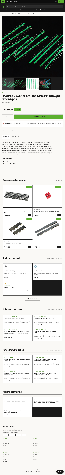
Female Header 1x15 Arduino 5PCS (12, 243)
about (5, 435)
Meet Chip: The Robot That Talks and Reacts (16, 331)
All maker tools (32, 298)
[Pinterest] (39, 471)
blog (4, 457)
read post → (7, 366)
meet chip (12, 435)
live (24, 435)
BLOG (11, 1)
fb (12, 130)
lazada (35, 457)
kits (4, 445)
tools (4, 441)
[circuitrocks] (1, 4)
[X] (36, 471)
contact (35, 448)
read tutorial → (8, 324)
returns (35, 445)
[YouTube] (31, 471)
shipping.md (15, 136)
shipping (35, 443)
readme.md (6, 136)
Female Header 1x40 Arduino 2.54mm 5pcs (45, 243)
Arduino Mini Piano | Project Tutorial (14, 318)
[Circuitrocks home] (3, 6)
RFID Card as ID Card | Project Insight (44, 318)
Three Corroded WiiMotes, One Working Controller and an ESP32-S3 (45, 374)
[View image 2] (20, 84)
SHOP (3, 1)
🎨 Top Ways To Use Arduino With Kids (14, 401)
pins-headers (8, 13)
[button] (6, 10)
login (56, 1)
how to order (37, 441)
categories (6, 443)
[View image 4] (45, 84)
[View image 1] (8, 84)
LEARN (7, 1)
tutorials (6, 454)
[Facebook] (26, 471)
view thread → (8, 404)
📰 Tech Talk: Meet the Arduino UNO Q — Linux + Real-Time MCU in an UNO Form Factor (47, 401)
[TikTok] (33, 471)
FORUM (15, 1)
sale (4, 448)
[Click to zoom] (32, 47)
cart (61, 1)
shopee (35, 454)
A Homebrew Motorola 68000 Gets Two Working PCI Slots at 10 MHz (45, 359)
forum (4, 459)
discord (5, 461)
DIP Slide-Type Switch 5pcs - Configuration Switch (46, 211)
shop (2, 13)
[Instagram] (28, 471)
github (18, 435)
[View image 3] (32, 84)
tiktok (35, 459)
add (29, 215)
